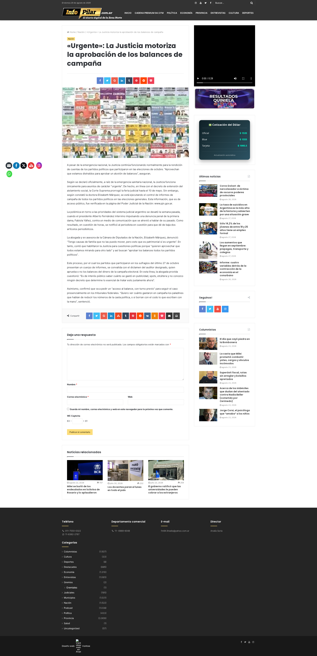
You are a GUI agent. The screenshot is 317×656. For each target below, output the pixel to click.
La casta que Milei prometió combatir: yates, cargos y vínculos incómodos (234, 358)
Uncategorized (71, 628)
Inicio (127, 13)
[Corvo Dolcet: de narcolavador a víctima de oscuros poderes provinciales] (208, 190)
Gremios (68, 582)
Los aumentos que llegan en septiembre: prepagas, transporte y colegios (234, 247)
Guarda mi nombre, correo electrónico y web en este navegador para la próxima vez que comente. (121, 409)
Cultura (234, 13)
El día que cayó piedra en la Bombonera (235, 340)
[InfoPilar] (92, 13)
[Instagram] (195, 3)
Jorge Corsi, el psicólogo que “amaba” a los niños (235, 412)
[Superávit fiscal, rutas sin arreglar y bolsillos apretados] (208, 377)
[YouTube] (200, 3)
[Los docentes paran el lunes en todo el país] (125, 470)
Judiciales (69, 592)
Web (130, 396)
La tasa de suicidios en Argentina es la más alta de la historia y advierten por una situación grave (235, 209)
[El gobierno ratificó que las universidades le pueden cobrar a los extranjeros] (166, 470)
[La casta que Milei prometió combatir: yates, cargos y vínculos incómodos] (208, 358)
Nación (81, 32)
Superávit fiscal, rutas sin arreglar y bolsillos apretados (233, 376)
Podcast (68, 608)
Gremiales (71, 587)
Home (72, 32)
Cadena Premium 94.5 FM (149, 13)
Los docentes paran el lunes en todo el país (124, 488)
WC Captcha (73, 415)
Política (172, 13)
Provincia (201, 13)
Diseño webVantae (76, 646)
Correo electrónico (78, 396)
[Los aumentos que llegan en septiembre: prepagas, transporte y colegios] (208, 250)
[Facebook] (210, 3)
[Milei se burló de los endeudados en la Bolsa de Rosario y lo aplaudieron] (85, 470)
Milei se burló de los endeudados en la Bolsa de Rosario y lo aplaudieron (83, 489)
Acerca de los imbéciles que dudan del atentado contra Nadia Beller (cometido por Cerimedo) (234, 395)
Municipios (69, 597)
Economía (186, 13)
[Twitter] (205, 3)
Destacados (70, 567)
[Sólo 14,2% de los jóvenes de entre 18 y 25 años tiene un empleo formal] (208, 228)
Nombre (72, 384)
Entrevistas (218, 13)
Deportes (247, 13)
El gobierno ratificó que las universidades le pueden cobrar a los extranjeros (164, 489)
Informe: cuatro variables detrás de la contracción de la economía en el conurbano (233, 269)
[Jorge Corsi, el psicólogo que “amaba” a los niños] (208, 415)
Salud (67, 623)
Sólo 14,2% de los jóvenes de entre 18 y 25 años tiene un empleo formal (234, 228)
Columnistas (70, 551)
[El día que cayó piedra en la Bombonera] (208, 343)
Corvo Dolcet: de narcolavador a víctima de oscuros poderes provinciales (234, 190)
